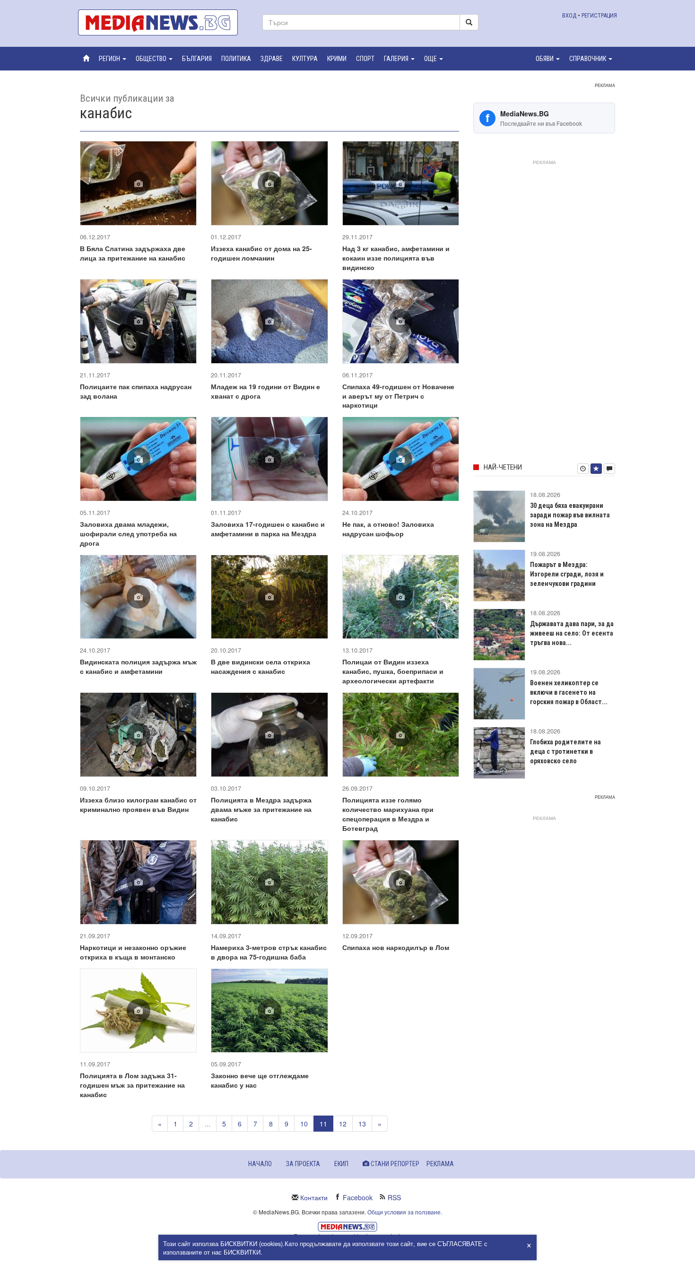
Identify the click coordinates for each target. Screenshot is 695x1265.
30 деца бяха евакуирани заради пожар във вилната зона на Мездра (570, 515)
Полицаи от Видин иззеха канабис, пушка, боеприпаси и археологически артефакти (392, 671)
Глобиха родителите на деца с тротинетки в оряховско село (565, 751)
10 (304, 1123)
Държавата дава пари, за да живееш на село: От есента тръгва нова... (572, 633)
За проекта (303, 1164)
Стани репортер (394, 1164)
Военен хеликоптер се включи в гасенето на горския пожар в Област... (569, 692)
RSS (394, 1197)
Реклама (440, 1164)
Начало (260, 1164)
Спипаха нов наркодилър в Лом (395, 947)
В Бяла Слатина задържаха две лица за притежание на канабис (132, 253)
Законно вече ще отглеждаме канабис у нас (260, 1080)
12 (343, 1123)
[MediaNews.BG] (163, 22)
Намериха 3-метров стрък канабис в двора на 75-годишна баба (269, 951)
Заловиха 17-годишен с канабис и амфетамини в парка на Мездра (268, 528)
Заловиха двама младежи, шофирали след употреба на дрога (128, 533)
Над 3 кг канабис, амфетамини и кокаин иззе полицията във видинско (396, 258)
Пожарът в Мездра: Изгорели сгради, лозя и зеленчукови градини (567, 574)
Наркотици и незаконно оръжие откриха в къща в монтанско (133, 951)
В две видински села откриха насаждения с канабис (260, 666)
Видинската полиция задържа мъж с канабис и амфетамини (138, 666)
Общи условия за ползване (404, 1212)
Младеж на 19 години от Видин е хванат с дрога (265, 391)
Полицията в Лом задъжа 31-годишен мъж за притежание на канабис (132, 1085)
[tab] (583, 468)
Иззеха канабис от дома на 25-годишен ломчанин (261, 253)
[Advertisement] (544, 310)
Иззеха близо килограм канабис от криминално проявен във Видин (138, 804)
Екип (341, 1164)
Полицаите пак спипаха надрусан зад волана (135, 391)
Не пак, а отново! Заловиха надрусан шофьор (388, 528)
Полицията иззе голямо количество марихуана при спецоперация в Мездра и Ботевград (388, 814)
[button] (112, 58)
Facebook (358, 1197)
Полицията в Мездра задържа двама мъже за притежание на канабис (261, 809)
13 (362, 1123)
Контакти (314, 1197)
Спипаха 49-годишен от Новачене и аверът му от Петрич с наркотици (398, 396)
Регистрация (599, 15)
